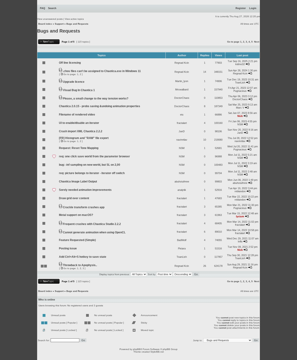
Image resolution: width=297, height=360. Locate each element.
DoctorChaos (181, 97)
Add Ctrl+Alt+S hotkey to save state (82, 256)
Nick (240, 116)
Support (59, 24)
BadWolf (181, 240)
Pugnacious (240, 90)
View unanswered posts (50, 19)
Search (52, 8)
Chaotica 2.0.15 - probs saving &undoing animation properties (99, 106)
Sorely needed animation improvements (85, 190)
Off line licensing (70, 62)
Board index (45, 24)
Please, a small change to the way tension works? (95, 98)
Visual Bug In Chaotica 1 (79, 90)
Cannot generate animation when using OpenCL (94, 232)
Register (241, 8)
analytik (182, 189)
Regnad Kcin (181, 62)
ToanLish (240, 82)
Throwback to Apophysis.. (80, 265)
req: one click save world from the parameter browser (94, 156)
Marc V (240, 107)
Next (256, 41)
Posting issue (68, 248)
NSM (240, 124)
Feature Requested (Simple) (77, 240)
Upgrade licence (73, 81)
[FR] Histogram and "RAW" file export (84, 138)
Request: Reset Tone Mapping (78, 148)
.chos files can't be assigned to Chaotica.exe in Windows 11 (102, 71)
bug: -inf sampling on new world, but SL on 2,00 (89, 164)
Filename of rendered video (77, 114)
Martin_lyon (181, 81)
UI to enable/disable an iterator (79, 123)
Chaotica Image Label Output (78, 181)
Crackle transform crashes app (83, 207)
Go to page (233, 41)
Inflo (240, 241)
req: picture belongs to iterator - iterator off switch (92, 173)
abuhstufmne (181, 181)
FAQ (42, 8)
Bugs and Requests (77, 24)
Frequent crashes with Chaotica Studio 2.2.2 (92, 224)
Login (252, 8)
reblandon (240, 191)
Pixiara (182, 248)
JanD (182, 131)
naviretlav (181, 139)
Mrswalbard (181, 89)
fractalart (182, 123)
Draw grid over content (74, 198)
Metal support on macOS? (76, 215)
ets (182, 114)
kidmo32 (240, 64)
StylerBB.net (157, 351)
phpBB (136, 349)
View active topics (74, 19)
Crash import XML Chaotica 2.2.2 (80, 131)
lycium (240, 216)
